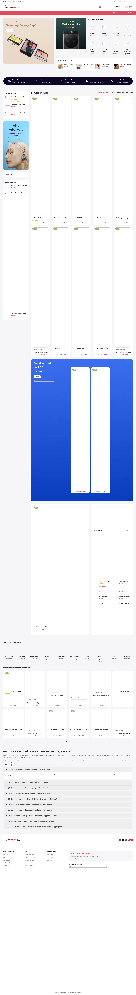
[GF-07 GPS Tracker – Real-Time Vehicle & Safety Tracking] (82, 156)
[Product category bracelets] (127, 652)
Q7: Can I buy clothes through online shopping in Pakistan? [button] (30, 810)
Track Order (50, 854)
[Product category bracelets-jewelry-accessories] (93, 29)
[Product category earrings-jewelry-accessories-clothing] (104, 29)
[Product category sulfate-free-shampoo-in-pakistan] (128, 48)
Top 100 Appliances (30, 860)
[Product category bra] (114, 652)
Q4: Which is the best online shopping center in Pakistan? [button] (30, 793)
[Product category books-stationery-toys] (101, 654)
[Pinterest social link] (131, 840)
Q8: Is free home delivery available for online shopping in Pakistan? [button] (33, 816)
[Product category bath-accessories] (35, 652)
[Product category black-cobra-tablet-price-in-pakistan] (74, 653)
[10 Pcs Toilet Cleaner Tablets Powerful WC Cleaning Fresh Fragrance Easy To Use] (7, 99)
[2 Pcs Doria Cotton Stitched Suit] (40, 287)
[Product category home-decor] (116, 29)
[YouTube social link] (129, 840)
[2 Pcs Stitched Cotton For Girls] (82, 287)
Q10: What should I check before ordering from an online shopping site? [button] (35, 827)
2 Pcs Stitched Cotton (61, 348)
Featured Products (30, 857)
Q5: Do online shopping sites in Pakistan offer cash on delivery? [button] (32, 799)
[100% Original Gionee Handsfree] (102, 156)
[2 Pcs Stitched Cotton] (61, 287)
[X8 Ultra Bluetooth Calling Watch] (7, 316)
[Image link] (12, 839)
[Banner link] (71, 33)
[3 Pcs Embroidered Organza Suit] (123, 287)
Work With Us (6, 862)
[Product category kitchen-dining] (104, 47)
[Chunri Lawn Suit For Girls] (7, 251)
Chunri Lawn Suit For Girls (18, 192)
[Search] (100, 7)
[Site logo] (11, 7)
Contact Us (6, 865)
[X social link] (123, 840)
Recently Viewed (29, 854)
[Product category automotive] (9, 652)
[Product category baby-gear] (22, 652)
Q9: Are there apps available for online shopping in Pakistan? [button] (31, 821)
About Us (5, 854)
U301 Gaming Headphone (101, 489)
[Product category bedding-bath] (93, 47)
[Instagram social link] (126, 840)
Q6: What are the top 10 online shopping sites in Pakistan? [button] (30, 804)
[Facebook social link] (120, 840)
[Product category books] (87, 652)
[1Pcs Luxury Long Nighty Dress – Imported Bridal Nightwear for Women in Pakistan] (7, 107)
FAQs (4, 857)
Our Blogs (49, 860)
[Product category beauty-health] (48, 653)
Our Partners (6, 860)
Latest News (50, 857)
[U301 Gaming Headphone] (100, 427)
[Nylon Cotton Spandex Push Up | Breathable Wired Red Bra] (7, 188)
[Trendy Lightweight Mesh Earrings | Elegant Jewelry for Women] (116, 66)
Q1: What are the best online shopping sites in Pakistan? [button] (29, 769)
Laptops (27, 862)
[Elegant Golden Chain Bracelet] (60, 66)
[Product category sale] (128, 29)
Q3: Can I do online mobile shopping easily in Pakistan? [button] (29, 788)
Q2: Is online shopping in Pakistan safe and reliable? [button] (28, 782)
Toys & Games (29, 865)
